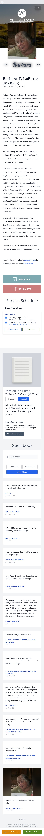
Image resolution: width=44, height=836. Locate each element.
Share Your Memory (14, 434)
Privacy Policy (15, 826)
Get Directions (13, 329)
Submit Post (22, 472)
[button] (21, 782)
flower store (28, 263)
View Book (11, 399)
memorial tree (30, 260)
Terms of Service (28, 826)
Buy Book (23, 399)
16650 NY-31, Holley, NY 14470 (20, 325)
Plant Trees (30, 329)
